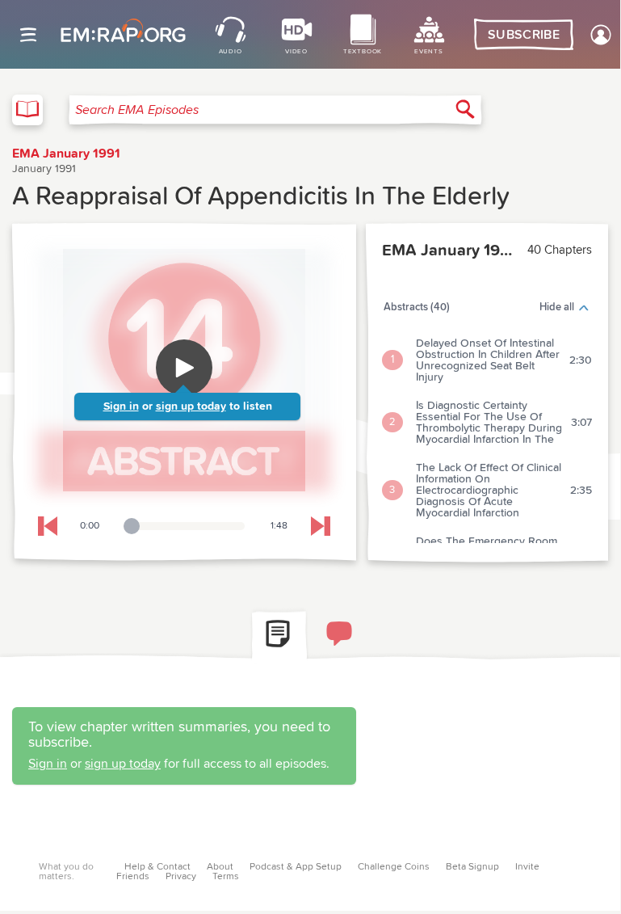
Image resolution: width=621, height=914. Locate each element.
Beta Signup (472, 867)
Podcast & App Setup (296, 867)
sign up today (191, 406)
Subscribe (524, 34)
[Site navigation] (28, 35)
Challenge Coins (394, 867)
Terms (225, 877)
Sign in (121, 406)
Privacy (181, 877)
